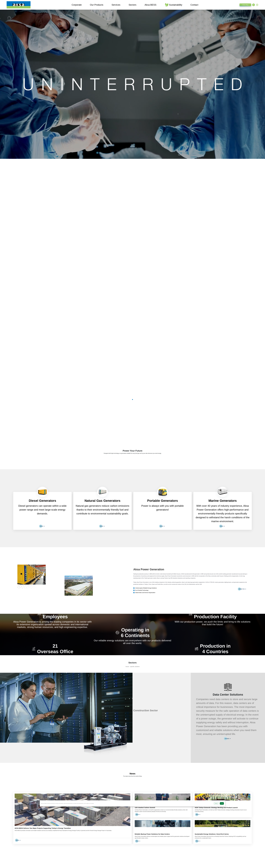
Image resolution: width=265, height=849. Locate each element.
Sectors (132, 5)
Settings (216, 803)
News (132, 773)
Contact (194, 5)
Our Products (96, 5)
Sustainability (175, 5)
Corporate (77, 5)
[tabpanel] (132, 84)
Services (116, 5)
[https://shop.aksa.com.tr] (245, 4)
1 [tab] (132, 399)
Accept (222, 803)
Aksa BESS (150, 5)
